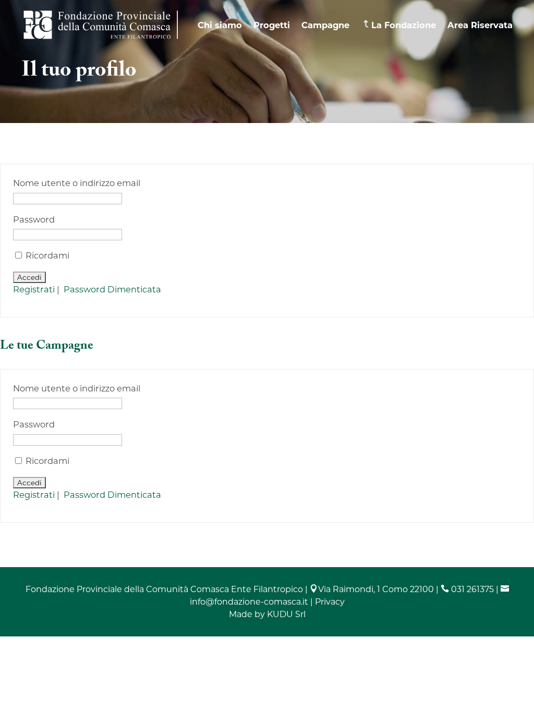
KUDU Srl (286, 614)
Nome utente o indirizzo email (76, 183)
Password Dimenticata (112, 289)
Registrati (34, 289)
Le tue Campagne (46, 347)
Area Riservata (480, 25)
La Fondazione (403, 25)
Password (34, 219)
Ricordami (46, 255)
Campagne (325, 25)
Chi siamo (220, 25)
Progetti (271, 25)
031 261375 (467, 589)
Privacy (330, 602)
